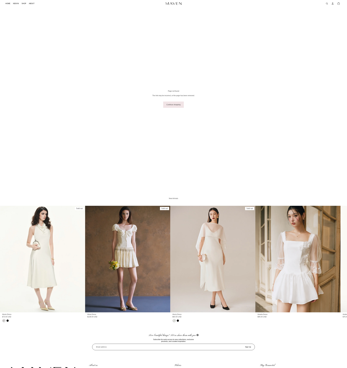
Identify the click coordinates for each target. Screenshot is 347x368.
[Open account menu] (333, 4)
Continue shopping (173, 105)
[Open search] (327, 4)
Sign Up (248, 347)
